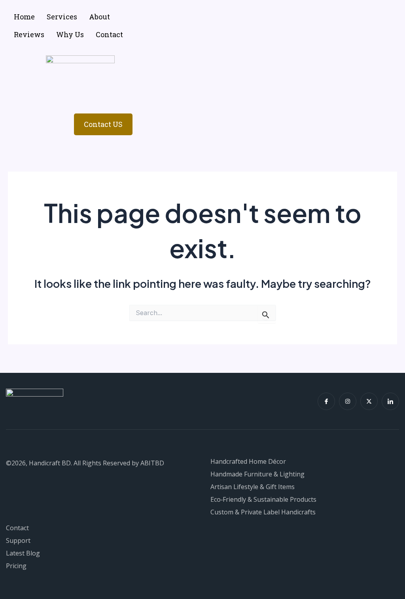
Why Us (70, 34)
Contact (109, 34)
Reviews (29, 34)
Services (62, 16)
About (99, 16)
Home (24, 16)
